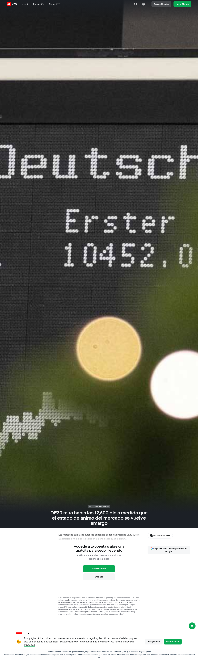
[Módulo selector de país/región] (144, 4)
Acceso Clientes (161, 4)
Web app (99, 576)
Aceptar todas (172, 641)
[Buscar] (136, 4)
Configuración (153, 641)
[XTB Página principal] (12, 4)
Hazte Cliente (182, 4)
